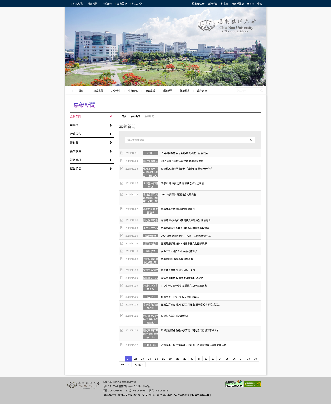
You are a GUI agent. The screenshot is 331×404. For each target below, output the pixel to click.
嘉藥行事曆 (165, 395)
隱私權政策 (110, 395)
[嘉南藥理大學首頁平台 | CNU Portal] (165, 46)
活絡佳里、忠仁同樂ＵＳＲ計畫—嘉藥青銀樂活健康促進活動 (193, 345)
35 (227, 358)
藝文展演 (75, 151)
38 (248, 358)
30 (191, 358)
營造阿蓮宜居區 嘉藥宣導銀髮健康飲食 (182, 277)
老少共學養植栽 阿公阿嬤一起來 (178, 270)
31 (199, 358)
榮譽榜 (74, 125)
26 (163, 358)
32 (206, 358)
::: (71, 3)
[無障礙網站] (252, 385)
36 (234, 358)
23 (142, 358)
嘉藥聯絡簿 (238, 3)
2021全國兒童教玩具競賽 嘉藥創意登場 (182, 161)
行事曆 (224, 3)
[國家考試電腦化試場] (234, 385)
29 (184, 358)
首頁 (81, 90)
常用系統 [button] (92, 3)
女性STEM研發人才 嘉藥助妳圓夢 (179, 251)
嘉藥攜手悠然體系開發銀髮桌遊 (178, 209)
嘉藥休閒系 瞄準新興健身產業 (177, 259)
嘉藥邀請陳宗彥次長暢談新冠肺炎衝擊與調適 (185, 228)
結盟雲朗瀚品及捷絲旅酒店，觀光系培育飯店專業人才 (190, 330)
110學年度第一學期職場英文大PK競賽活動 (184, 285)
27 (170, 358)
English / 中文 (254, 3)
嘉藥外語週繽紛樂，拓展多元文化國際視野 (184, 243)
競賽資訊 (75, 160)
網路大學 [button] (137, 3)
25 (156, 358)
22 (135, 358)
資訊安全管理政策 (127, 395)
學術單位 (133, 90)
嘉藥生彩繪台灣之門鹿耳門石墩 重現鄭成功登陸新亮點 (190, 304)
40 (122, 364)
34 (220, 358)
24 (149, 358)
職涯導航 (167, 90)
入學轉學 (116, 90)
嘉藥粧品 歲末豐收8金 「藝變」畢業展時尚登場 (186, 168)
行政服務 (107, 3)
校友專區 (197, 3)
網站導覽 (78, 3)
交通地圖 (213, 3)
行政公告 (75, 134)
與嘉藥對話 (200, 395)
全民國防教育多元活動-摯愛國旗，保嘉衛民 (184, 153)
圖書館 (120, 3)
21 (128, 358)
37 (241, 358)
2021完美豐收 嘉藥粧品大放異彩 (178, 194)
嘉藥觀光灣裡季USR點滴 (174, 315)
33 (213, 358)
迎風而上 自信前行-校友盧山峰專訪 (180, 296)
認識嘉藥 (98, 90)
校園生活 (150, 90)
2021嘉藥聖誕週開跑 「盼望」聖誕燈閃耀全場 (186, 235)
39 (255, 358)
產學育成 (202, 90)
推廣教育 (185, 90)
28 (177, 358)
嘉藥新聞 (75, 116)
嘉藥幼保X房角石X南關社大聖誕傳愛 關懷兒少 (186, 220)
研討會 (74, 142)
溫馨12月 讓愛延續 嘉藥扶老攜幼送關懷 (182, 183)
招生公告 (75, 168)
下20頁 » (138, 364)
